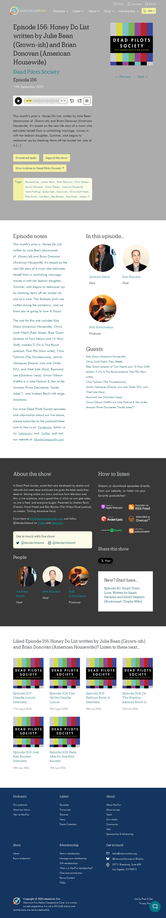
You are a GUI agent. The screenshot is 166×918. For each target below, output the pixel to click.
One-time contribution (71, 873)
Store (107, 11)
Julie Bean (44, 197)
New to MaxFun (21, 815)
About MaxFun (113, 805)
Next (143, 77)
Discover (64, 815)
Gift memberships (69, 863)
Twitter (45, 433)
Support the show (57, 157)
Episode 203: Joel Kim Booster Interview (26, 756)
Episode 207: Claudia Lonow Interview (24, 698)
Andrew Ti (85, 197)
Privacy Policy (146, 903)
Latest (76, 11)
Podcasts (59, 11)
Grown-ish (62, 192)
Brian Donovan (65, 182)
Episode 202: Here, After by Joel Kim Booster (63, 756)
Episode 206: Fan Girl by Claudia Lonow (62, 698)
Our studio (111, 819)
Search (152, 4)
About (92, 11)
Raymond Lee (32, 182)
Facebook (44, 427)
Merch (16, 853)
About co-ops (113, 810)
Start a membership (70, 853)
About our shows (21, 810)
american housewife (72, 187)
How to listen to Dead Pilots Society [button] (39, 168)
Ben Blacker (58, 197)
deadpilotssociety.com (49, 439)
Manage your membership (73, 858)
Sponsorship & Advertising (119, 834)
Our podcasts (20, 805)
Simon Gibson (53, 187)
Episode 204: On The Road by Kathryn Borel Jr (134, 698)
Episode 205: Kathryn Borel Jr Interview (98, 698)
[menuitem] (61, 11)
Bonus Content (67, 878)
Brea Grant (31, 197)
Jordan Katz (48, 192)
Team (109, 815)
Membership (127, 11)
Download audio (26, 157)
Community (112, 824)
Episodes (64, 805)
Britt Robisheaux (101, 327)
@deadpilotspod (32, 542)
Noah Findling (33, 192)
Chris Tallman (81, 182)
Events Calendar (68, 824)
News (62, 819)
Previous (123, 77)
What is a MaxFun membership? (76, 868)
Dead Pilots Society (36, 72)
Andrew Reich (48, 182)
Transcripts (65, 810)
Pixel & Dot (147, 899)
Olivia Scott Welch (79, 192)
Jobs (108, 829)
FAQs (63, 883)
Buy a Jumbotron (21, 858)
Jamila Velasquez (34, 187)
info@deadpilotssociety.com (46, 518)
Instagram (25, 433)
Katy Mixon (72, 197)
